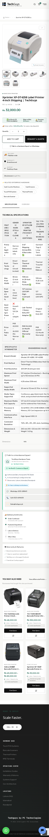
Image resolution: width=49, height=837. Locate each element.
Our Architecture (9, 784)
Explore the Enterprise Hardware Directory (24, 834)
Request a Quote (35, 139)
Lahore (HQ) (8, 796)
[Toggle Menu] (44, 4)
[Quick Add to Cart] (13, 635)
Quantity (5, 131)
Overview (25, 204)
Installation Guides (10, 771)
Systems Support (10, 779)
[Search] (34, 4)
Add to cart (13, 139)
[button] (6, 830)
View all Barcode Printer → (38, 579)
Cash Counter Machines (13, 187)
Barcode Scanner (10, 196)
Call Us (10, 727)
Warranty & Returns (11, 775)
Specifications (11, 204)
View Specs (13, 630)
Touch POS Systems (11, 746)
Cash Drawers (31, 187)
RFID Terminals (9, 759)
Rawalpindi (7, 805)
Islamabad (7, 800)
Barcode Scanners (10, 750)
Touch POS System (11, 192)
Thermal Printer (28, 192)
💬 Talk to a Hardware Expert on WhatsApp (24, 146)
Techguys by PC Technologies (24, 818)
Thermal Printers (9, 754)
